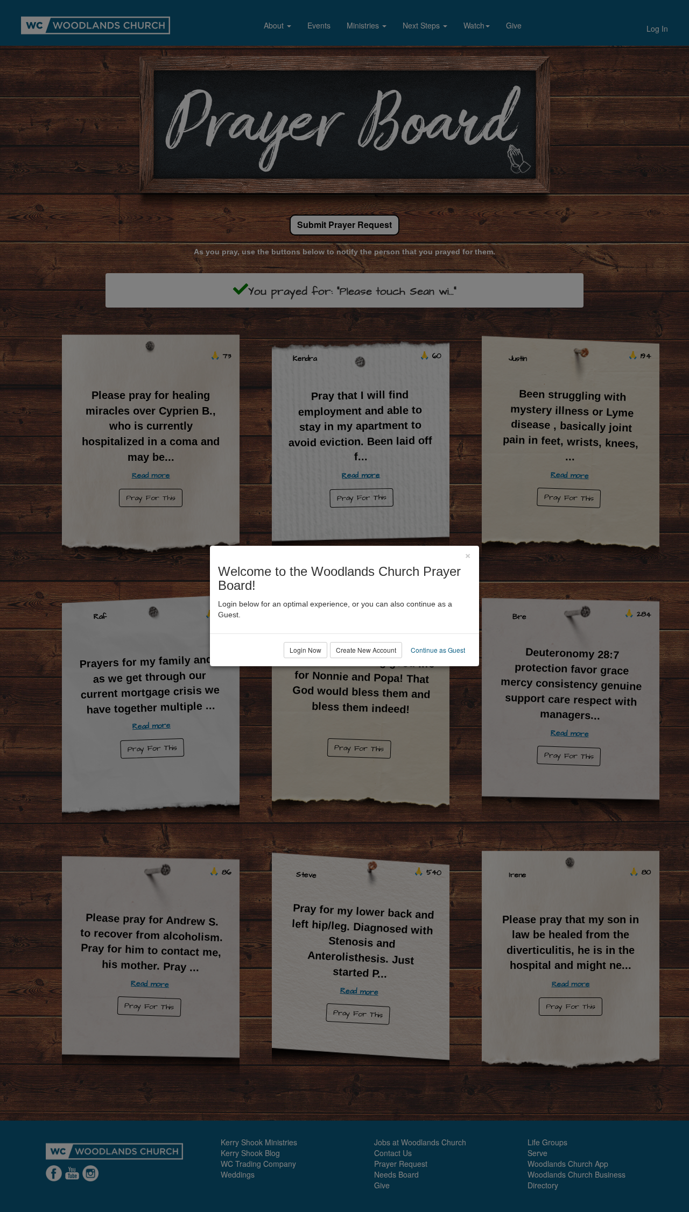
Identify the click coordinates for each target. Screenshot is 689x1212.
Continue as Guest (438, 649)
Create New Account (366, 649)
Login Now (305, 649)
